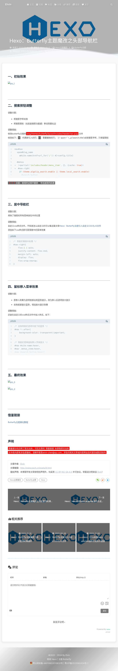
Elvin (22, 464)
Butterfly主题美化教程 (18, 422)
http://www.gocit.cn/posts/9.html (36, 468)
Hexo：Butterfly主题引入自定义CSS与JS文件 (80, 226)
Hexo (43, 480)
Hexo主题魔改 (15, 480)
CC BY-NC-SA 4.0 (63, 472)
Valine (108, 629)
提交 (104, 611)
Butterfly (67, 659)
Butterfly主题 (31, 480)
